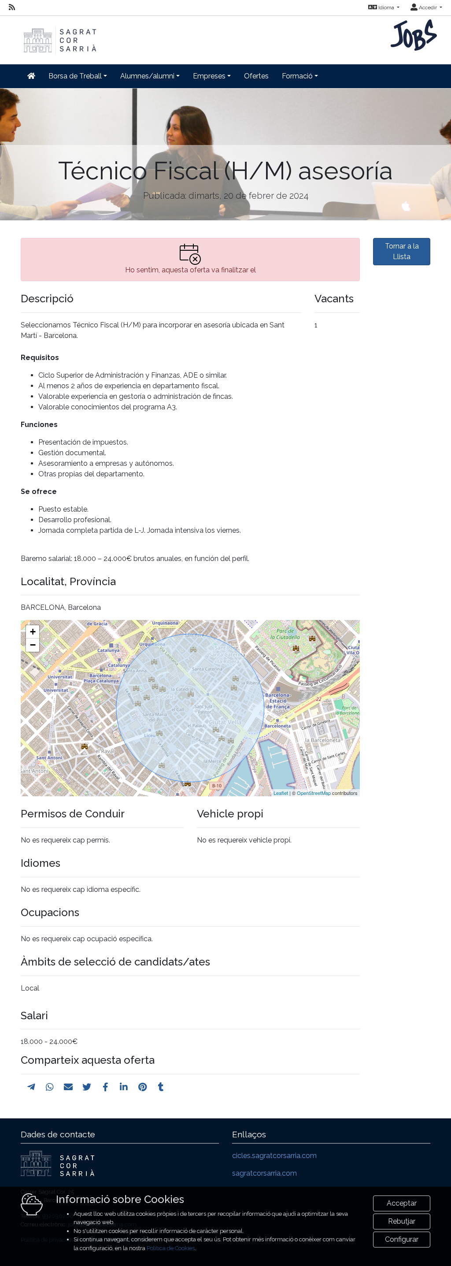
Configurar (401, 1239)
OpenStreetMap (314, 792)
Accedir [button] (428, 7)
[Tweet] (86, 1087)
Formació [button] (297, 76)
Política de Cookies (171, 1248)
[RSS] (12, 7)
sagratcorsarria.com (264, 1173)
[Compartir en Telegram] (31, 1087)
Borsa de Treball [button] (75, 76)
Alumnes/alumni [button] (147, 76)
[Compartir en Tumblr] (161, 1087)
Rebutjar (401, 1221)
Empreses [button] (209, 76)
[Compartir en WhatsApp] (50, 1087)
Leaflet (281, 792)
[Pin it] (142, 1087)
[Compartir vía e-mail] (68, 1087)
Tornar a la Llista (402, 251)
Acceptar (402, 1203)
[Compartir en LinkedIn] (124, 1087)
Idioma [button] (386, 7)
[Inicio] (59, 36)
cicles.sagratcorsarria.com (274, 1155)
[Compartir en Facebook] (105, 1087)
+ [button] (33, 631)
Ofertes (256, 76)
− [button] (33, 644)
